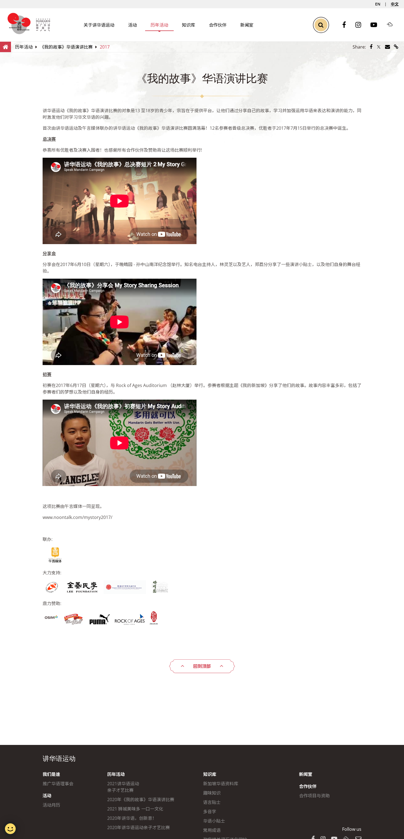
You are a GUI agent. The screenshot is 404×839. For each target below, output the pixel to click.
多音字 (209, 812)
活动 (132, 25)
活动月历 (51, 805)
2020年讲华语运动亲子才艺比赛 (138, 827)
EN (377, 4)
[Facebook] (347, 25)
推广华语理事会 (58, 784)
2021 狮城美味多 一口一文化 (135, 809)
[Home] (5, 46)
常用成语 (212, 830)
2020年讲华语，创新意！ (132, 818)
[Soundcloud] (392, 25)
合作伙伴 (217, 25)
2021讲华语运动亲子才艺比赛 (123, 787)
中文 (395, 4)
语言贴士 (212, 802)
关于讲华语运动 (99, 25)
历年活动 (159, 25)
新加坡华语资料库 (220, 784)
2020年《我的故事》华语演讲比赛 (140, 799)
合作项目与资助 (314, 796)
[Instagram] (361, 25)
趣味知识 (212, 793)
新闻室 (246, 25)
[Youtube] (376, 25)
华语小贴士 (214, 821)
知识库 (188, 25)
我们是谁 (51, 774)
